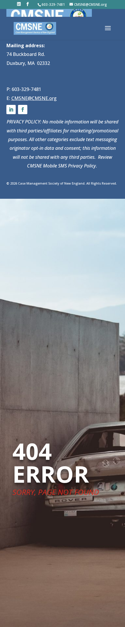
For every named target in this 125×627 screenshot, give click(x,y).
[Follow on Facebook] (22, 109)
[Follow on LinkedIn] (11, 109)
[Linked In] (19, 4)
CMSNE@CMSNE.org (34, 98)
